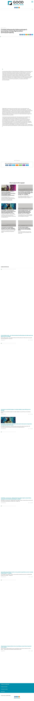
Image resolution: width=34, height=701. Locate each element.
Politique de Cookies (4, 686)
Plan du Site (3, 691)
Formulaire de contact (4, 689)
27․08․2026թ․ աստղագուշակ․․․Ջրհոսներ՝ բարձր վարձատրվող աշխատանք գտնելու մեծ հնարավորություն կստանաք (8, 212)
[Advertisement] (17, 19)
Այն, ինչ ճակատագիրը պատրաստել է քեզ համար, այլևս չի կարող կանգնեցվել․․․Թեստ (24, 229)
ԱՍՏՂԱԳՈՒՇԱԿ (3, 414)
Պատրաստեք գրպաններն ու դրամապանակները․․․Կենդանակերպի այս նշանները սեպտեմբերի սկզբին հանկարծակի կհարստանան (8, 193)
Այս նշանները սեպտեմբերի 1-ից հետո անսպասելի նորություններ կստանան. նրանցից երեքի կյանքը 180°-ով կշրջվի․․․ (25, 193)
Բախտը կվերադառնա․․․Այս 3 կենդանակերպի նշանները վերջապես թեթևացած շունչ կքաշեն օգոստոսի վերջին (24, 212)
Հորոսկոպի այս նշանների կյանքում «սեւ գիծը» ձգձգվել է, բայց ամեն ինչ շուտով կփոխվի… (8, 228)
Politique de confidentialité (5, 684)
